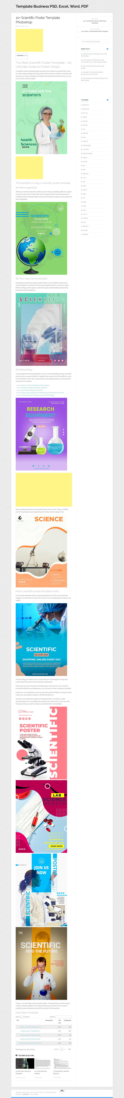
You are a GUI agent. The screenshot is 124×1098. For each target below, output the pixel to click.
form (84, 165)
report (84, 210)
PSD (17, 26)
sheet (84, 222)
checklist (85, 141)
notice (84, 186)
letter (84, 169)
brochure (85, 113)
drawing (85, 161)
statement (85, 226)
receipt (84, 202)
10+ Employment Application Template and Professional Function (41, 393)
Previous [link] (56, 1049)
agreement (86, 105)
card (84, 129)
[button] (43, 1020)
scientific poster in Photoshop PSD (30, 1031)
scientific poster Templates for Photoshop (30, 1043)
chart (84, 137)
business (85, 121)
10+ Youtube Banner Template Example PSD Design (36, 395)
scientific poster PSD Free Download (30, 1039)
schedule (85, 218)
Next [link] (69, 1049)
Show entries (23, 1017)
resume (85, 214)
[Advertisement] (29, 40)
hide (25, 55)
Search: (52, 1017)
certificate (85, 133)
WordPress (26, 1094)
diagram (85, 157)
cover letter (86, 149)
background (86, 109)
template (85, 230)
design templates (87, 153)
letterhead (85, 173)
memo (84, 177)
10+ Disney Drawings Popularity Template (32, 388)
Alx (36, 1094)
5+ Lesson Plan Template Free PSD (30, 390)
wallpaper (85, 234)
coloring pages (87, 145)
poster (84, 194)
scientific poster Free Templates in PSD (30, 1027)
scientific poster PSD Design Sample (30, 1035)
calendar (85, 125)
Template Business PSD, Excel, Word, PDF (52, 6)
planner (85, 190)
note (84, 181)
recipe (84, 206)
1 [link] (61, 1049)
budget (85, 117)
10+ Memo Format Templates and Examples (33, 385)
